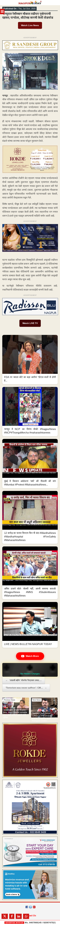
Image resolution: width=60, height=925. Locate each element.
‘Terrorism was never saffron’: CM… (26, 687)
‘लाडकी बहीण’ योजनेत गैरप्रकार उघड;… (24, 680)
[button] (30, 359)
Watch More (32, 656)
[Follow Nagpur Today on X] (30, 907)
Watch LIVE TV (30, 323)
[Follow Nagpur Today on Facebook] (27, 907)
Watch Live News (30, 25)
